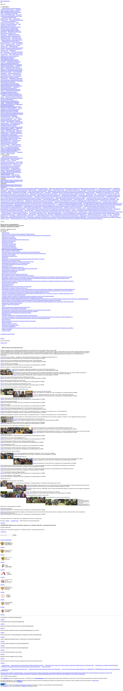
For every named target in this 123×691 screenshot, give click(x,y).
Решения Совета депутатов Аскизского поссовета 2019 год (10, 168)
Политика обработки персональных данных (99, 672)
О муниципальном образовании (9, 247)
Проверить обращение (9, 181)
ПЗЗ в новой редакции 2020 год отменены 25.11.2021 (72, 193)
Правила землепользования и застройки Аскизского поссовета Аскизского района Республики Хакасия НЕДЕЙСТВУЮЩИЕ (56, 217)
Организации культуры (79, 199)
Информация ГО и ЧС (91, 193)
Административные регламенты (20, 213)
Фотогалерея (47, 192)
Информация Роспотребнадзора (69, 195)
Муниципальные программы (15, 31)
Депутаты (13, 160)
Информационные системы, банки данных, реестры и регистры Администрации (11, 27)
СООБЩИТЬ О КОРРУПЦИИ (7, 334)
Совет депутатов (5, 155)
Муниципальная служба (58, 189)
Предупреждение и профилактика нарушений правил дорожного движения (11, 127)
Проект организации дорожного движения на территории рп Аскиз (17, 261)
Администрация (5, 6)
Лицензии (67, 674)
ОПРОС (2, 338)
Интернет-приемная (6, 213)
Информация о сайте (36, 674)
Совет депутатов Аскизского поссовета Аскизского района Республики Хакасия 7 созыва (10, 176)
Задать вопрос (37, 218)
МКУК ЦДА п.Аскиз (10, 130)
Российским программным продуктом (22, 685)
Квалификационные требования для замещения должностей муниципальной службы (10, 102)
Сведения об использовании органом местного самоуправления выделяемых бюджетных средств (11, 89)
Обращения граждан (22, 214)
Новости (13, 184)
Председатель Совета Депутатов (10, 156)
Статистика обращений (9, 182)
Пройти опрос (4, 342)
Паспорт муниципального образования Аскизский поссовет (11, 120)
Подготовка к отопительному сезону (38, 213)
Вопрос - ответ (18, 181)
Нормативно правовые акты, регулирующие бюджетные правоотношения (11, 132)
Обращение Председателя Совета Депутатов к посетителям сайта (12, 158)
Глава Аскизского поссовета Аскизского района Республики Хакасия (31, 188)
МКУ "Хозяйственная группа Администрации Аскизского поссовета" (18, 275)
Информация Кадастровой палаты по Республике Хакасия (44, 193)
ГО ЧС (15, 119)
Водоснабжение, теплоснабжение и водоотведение (14, 308)
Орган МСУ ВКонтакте (35, 666)
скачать (2, 358)
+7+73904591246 (90, 669)
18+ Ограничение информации (77, 674)
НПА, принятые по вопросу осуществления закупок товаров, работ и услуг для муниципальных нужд (11, 139)
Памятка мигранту (16, 140)
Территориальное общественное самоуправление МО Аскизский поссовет (12, 48)
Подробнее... (4, 531)
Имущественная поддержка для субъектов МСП (48, 195)
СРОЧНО (3, 523)
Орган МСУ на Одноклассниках (22, 666)
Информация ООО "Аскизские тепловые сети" (108, 193)
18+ (1, 2)
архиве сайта (95, 680)
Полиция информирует (25, 674)
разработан (6, 686)
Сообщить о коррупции (13, 180)
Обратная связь (4, 180)
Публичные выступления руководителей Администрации (22, 189)
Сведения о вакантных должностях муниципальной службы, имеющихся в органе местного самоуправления (11, 98)
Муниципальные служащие (10, 13)
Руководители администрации (9, 238)
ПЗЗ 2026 (18, 177)
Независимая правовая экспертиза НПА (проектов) (21, 215)
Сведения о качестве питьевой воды (72, 207)
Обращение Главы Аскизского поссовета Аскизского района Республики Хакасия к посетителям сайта (11, 11)
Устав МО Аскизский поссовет (42, 215)
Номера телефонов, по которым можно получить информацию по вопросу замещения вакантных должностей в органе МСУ (11, 109)
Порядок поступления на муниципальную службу (70, 203)
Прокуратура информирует (96, 218)
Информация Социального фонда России (52, 207)
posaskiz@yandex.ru (113, 665)
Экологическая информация (12, 147)
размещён (24, 686)
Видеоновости (18, 184)
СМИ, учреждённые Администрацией (37, 191)
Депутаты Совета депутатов (94, 214)
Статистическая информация (9, 21)
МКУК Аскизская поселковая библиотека (17, 191)
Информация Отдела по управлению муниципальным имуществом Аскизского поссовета (11, 36)
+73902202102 (4, 666)
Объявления (3, 186)
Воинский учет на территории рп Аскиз (105, 192)
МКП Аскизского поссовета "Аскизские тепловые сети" (10, 78)
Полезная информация (6, 539)
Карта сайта (62, 674)
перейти (2, 547)
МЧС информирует (11, 186)
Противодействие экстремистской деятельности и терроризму (101, 199)
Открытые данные (10, 153)
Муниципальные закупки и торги (35, 192)
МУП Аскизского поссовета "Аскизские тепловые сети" (107, 195)
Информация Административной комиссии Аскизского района (11, 67)
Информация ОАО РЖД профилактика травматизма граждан (11, 129)
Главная (2, 188)
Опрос (2, 182)
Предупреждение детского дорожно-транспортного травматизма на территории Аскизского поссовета (12, 124)
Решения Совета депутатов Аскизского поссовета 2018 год (64, 215)
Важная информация (6, 184)
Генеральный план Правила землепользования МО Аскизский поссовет (11, 170)
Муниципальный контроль (14, 73)
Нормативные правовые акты (72, 189)
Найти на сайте (55, 674)
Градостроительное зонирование (50, 199)
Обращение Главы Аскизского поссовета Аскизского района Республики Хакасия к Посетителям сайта (26, 235)
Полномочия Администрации (9, 17)
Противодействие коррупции (16, 20)
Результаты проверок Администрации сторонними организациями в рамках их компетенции (10, 30)
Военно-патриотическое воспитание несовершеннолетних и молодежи (9, 142)
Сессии (8, 160)
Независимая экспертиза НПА (85, 195)
